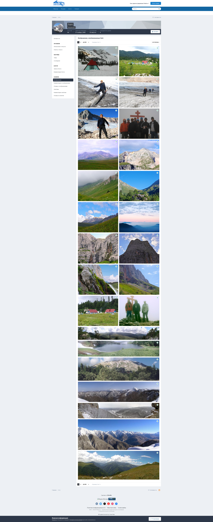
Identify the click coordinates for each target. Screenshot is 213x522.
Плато (81, 197)
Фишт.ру (55, 9)
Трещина (81, 103)
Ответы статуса (58, 49)
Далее (84, 42)
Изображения (57, 80)
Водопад (81, 290)
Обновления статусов (149, 8)
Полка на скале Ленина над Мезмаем (89, 414)
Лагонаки (81, 228)
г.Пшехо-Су (82, 377)
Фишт (121, 322)
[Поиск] (159, 9)
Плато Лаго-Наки (84, 166)
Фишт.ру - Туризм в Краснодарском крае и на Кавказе (110, 509)
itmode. (109, 495)
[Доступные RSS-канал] (159, 490)
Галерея (77, 9)
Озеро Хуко (82, 352)
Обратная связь (111, 507)
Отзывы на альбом (59, 95)
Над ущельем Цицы (84, 475)
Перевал (122, 197)
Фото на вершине (125, 134)
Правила (54, 519)
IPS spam (100, 514)
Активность (57, 38)
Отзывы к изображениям (60, 86)
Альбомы (56, 89)
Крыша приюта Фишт (85, 72)
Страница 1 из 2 (96, 42)
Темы (55, 57)
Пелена (122, 228)
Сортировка (155, 42)
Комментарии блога (59, 72)
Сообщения (57, 60)
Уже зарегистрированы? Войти (139, 3)
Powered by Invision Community (106, 511)
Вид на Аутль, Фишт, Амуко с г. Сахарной (90, 398)
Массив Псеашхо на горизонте (87, 446)
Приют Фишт (123, 72)
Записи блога (57, 68)
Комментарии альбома (60, 92)
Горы (121, 166)
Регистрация (155, 3)
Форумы (63, 9)
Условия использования (76, 519)
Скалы (81, 259)
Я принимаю (155, 519)
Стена (122, 290)
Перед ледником (84, 134)
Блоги (70, 9)
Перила (122, 103)
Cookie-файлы (122, 507)
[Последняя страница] (88, 42)
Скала (122, 259)
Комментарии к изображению (62, 83)
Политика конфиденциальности (96, 507)
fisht (84, 74)
